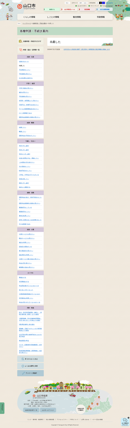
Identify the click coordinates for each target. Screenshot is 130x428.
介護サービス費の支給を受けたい (29, 259)
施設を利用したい (24, 242)
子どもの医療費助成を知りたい (29, 109)
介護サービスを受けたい (27, 234)
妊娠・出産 (30, 57)
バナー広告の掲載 (97, 419)
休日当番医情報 (104, 9)
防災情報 (87, 9)
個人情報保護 (50, 419)
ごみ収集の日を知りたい (27, 162)
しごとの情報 (53, 17)
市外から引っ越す (24, 154)
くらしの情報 (29, 17)
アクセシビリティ (62, 419)
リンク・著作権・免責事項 (35, 419)
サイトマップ (95, 6)
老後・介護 (30, 229)
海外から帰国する (24, 187)
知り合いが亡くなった (26, 290)
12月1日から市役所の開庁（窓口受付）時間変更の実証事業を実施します (87, 49)
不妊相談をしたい (24, 70)
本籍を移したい (24, 179)
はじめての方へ (82, 6)
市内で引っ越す (24, 146)
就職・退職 (30, 192)
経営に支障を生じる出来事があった (30, 220)
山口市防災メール (69, 9)
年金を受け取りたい (25, 263)
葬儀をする (22, 277)
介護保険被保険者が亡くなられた (29, 294)
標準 (81, 3)
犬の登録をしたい (24, 166)
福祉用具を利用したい (26, 255)
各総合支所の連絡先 (81, 409)
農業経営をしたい (24, 211)
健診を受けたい (24, 92)
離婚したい (22, 131)
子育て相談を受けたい (26, 88)
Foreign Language (107, 6)
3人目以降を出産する (26, 78)
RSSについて (74, 419)
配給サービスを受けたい (27, 238)
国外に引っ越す (24, 183)
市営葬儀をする (24, 281)
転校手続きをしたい (25, 170)
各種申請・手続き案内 (40, 23)
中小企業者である (24, 224)
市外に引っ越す (24, 150)
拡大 (85, 3)
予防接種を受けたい (25, 74)
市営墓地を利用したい (26, 298)
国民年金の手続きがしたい (27, 135)
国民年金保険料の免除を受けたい (29, 117)
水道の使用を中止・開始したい (29, 158)
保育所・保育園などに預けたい (29, 100)
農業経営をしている (25, 207)
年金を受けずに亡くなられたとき (29, 302)
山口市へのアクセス (48, 410)
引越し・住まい (30, 141)
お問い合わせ (85, 419)
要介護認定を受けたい (26, 251)
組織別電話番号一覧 (31, 410)
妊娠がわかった (24, 61)
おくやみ (30, 273)
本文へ (67, 3)
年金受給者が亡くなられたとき (29, 286)
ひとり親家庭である (25, 113)
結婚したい (22, 127)
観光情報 (77, 17)
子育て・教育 (30, 83)
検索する (52, 9)
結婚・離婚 (30, 122)
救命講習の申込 (24, 340)
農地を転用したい (24, 216)
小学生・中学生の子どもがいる (29, 175)
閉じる (128, 418)
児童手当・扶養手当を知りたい (29, 105)
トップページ (27, 23)
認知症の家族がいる (25, 246)
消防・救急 (30, 308)
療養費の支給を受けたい (27, 267)
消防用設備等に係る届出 (27, 324)
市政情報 (101, 17)
